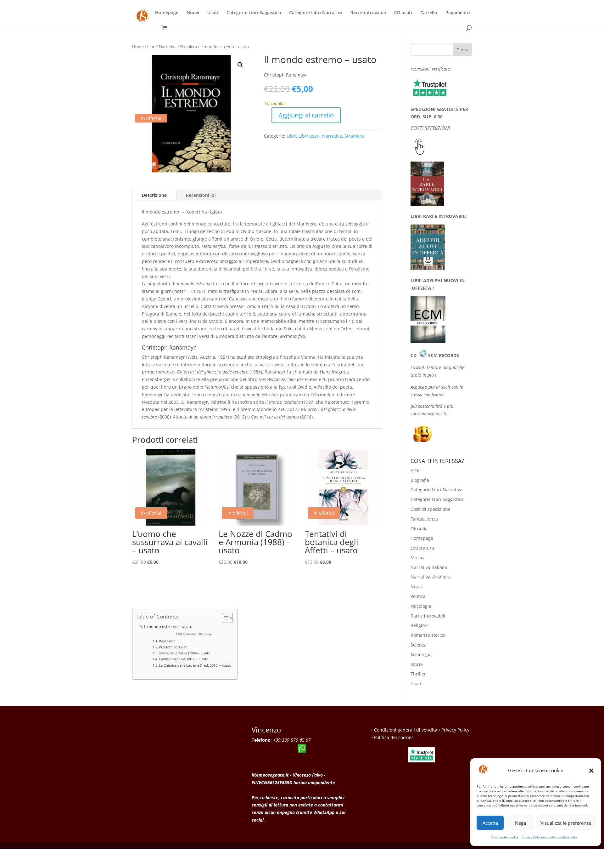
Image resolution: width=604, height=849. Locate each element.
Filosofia (419, 529)
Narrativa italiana (429, 567)
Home (138, 46)
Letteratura (422, 548)
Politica (418, 596)
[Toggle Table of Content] (224, 618)
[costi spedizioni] (420, 153)
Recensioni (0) (200, 195)
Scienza (419, 645)
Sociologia (421, 655)
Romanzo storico (428, 635)
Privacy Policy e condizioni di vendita (549, 837)
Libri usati (309, 136)
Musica (418, 558)
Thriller (418, 674)
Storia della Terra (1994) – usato (184, 653)
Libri (151, 46)
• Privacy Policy (454, 730)
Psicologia (421, 606)
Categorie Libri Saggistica (253, 12)
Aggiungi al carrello (306, 115)
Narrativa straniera (431, 577)
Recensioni (167, 641)
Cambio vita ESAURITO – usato (184, 659)
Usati (212, 12)
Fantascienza (424, 519)
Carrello (428, 12)
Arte (415, 470)
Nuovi (193, 12)
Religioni (420, 625)
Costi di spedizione (430, 509)
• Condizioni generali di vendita (404, 730)
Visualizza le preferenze (565, 823)
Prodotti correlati (173, 647)
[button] (591, 770)
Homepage (166, 12)
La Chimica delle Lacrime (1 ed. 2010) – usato (195, 665)
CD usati (403, 12)
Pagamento (457, 12)
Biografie (420, 480)
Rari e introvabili (368, 12)
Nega (520, 823)
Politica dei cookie (504, 837)
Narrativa (167, 46)
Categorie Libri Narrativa (315, 12)
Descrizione (154, 195)
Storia (417, 664)
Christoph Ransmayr (199, 634)
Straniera (188, 46)
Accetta (490, 823)
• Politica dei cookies (392, 737)
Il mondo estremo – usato (168, 626)
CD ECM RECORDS (435, 355)
